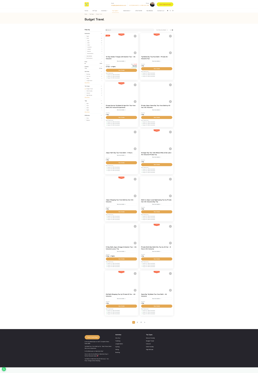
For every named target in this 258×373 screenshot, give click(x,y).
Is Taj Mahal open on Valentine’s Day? (94, 351)
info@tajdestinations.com (118, 5)
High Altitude (149, 349)
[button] (4, 369)
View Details (121, 70)
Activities (103, 10)
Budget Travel (150, 341)
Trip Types (115, 10)
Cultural (148, 344)
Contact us (160, 10)
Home (86, 10)
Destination (126, 10)
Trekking (117, 341)
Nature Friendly (150, 338)
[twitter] (170, 10)
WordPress (141, 370)
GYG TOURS (138, 10)
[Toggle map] (135, 52)
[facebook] (167, 10)
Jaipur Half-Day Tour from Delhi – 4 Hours (119, 153)
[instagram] (172, 10)
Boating (117, 352)
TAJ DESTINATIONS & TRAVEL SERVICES (104, 370)
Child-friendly (150, 346)
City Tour (117, 338)
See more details (120, 61)
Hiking (117, 349)
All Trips (95, 10)
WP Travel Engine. (127, 370)
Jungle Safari (119, 344)
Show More (87, 82)
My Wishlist (150, 10)
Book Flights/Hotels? (165, 4)
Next (144, 322)
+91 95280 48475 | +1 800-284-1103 (139, 5)
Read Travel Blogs (92, 337)
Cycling (117, 346)
